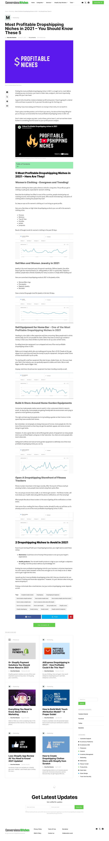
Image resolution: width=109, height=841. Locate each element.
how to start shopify (38, 605)
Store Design (84, 773)
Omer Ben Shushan (11, 37)
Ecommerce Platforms (86, 741)
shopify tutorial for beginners (58, 609)
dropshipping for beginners (52, 594)
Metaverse (83, 760)
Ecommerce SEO (85, 745)
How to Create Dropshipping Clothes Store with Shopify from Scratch (54, 760)
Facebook (81, 718)
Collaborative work (67, 833)
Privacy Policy (38, 829)
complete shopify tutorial (27, 594)
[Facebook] (88, 2)
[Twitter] (85, 2)
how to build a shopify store (41, 598)
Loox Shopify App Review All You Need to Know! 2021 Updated (21, 758)
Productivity (83, 767)
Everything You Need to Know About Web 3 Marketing (20, 712)
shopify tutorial (44, 609)
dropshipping (40, 594)
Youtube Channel (83, 714)
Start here (83, 770)
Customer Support (85, 738)
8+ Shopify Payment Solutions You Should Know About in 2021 (19, 665)
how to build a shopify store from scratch (61, 598)
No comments (32, 37)
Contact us (51, 833)
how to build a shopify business (24, 598)
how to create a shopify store (24, 602)
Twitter (80, 723)
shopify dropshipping (22, 609)
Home (6, 11)
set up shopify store (51, 605)
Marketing (11, 11)
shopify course (63, 605)
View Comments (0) (43, 625)
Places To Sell (84, 764)
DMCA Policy (37, 833)
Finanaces (83, 748)
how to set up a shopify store (23, 605)
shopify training (34, 609)
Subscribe (97, 2)
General (82, 751)
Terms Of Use (52, 829)
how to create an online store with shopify (44, 602)
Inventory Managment (86, 754)
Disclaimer (65, 829)
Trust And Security (85, 776)
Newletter (81, 728)
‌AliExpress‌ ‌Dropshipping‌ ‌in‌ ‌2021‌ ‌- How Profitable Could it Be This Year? (55, 665)
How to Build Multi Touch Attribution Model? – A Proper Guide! (55, 712)
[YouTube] (82, 2)
